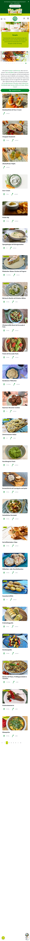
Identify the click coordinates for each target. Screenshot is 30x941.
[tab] (6, 63)
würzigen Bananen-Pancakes (11, 83)
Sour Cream (6, 190)
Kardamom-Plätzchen (9, 381)
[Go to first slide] (26, 56)
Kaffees (12, 72)
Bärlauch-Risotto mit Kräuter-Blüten (14, 298)
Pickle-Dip (5, 217)
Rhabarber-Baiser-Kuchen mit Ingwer (14, 271)
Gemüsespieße (7, 650)
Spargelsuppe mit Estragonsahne (13, 244)
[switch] (27, 939)
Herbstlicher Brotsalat (9, 515)
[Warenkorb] (28, 18)
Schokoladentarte (8, 705)
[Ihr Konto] (24, 18)
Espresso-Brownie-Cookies (11, 407)
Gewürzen (17, 70)
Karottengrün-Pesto (8, 461)
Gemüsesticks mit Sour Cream (11, 110)
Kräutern (10, 70)
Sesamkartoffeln (7, 596)
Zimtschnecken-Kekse (9, 434)
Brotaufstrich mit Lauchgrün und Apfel (14, 488)
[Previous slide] (3, 56)
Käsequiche (6, 732)
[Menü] (1, 19)
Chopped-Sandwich (8, 137)
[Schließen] (28, 1)
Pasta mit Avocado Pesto (10, 354)
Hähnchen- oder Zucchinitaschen (12, 569)
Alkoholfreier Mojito (8, 163)
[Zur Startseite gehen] (15, 18)
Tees (6, 72)
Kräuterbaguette (7, 623)
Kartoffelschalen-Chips (9, 542)
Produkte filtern (16, 90)
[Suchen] (4, 19)
